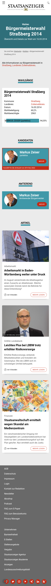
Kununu (44, 581)
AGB (6, 468)
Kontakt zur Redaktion (14, 488)
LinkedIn (37, 581)
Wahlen (25, 51)
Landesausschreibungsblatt (17, 569)
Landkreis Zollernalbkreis (23, 65)
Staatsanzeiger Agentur (15, 554)
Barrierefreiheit (11, 534)
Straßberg (6, 65)
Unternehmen (10, 529)
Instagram (19, 581)
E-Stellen (8, 539)
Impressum (9, 478)
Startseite (17, 51)
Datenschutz (10, 473)
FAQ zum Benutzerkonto (15, 513)
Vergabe (8, 549)
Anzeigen (8, 564)
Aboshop (8, 498)
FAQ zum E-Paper (12, 508)
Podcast (8, 503)
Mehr (42, 204)
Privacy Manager (12, 518)
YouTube (25, 581)
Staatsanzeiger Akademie (16, 559)
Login (6, 483)
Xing (31, 581)
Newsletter (9, 493)
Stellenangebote (11, 544)
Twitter (12, 581)
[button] (4, 581)
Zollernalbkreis (38, 104)
